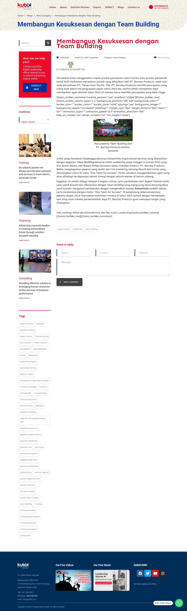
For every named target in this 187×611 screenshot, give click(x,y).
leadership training (28, 368)
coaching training (27, 330)
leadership (33, 355)
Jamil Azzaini (25, 343)
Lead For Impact (26, 374)
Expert (97, 7)
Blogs (121, 7)
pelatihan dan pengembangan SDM (32, 420)
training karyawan (28, 510)
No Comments (163, 58)
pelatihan (40, 406)
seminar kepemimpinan (30, 479)
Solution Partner (80, 7)
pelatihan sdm (26, 447)
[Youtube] (155, 573)
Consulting (25, 278)
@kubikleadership (90, 212)
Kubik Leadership (120, 212)
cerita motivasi (26, 324)
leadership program (28, 362)
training (38, 504)
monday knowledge (28, 387)
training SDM (25, 535)
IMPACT (109, 7)
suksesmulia (77, 229)
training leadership (28, 523)
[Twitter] (147, 573)
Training (24, 162)
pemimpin (39, 447)
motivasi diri (25, 393)
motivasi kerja (26, 406)
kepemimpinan (40, 343)
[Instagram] (162, 573)
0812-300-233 (32, 596)
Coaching (24, 220)
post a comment (71, 282)
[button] (179, 603)
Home (52, 7)
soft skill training (27, 491)
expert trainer (64, 229)
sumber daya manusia (29, 498)
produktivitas (25, 472)
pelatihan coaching (28, 412)
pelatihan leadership (28, 441)
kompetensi (25, 349)
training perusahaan (28, 529)
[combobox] (35, 120)
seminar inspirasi (42, 472)
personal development (29, 466)
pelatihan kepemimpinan (30, 434)
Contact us (134, 7)
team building (91, 229)
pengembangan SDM (28, 460)
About (63, 7)
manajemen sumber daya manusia (34, 380)
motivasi (43, 387)
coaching (40, 324)
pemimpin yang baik (29, 453)
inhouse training (42, 336)
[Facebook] (140, 573)
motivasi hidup (40, 393)
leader (22, 355)
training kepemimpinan (30, 517)
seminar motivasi (27, 485)
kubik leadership (40, 349)
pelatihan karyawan (28, 428)
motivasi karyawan (28, 399)
